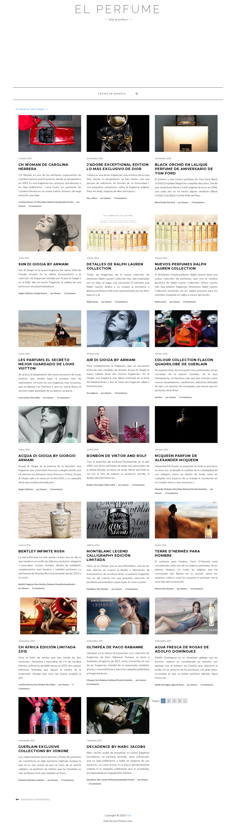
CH (35, 202)
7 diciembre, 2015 (94, 740)
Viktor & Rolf (109, 485)
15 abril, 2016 (92, 449)
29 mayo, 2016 (93, 353)
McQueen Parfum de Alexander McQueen (176, 458)
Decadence (91, 779)
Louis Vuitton (24, 397)
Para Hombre (40, 584)
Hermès (158, 588)
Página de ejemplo (112, 93)
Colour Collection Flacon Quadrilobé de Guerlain (184, 362)
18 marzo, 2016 (161, 449)
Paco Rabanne (101, 680)
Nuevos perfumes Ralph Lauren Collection (180, 266)
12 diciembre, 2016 (163, 158)
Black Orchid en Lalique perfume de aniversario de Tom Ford (184, 169)
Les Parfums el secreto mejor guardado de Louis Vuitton (46, 364)
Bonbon (90, 485)
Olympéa (90, 680)
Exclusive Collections (27, 780)
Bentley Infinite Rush (41, 551)
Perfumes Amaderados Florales (60, 202)
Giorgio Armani (40, 293)
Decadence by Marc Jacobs (117, 747)
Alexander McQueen (163, 489)
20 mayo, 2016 (161, 353)
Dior (88, 198)
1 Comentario (70, 293)
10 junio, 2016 (161, 258)
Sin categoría (92, 393)
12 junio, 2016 (93, 258)
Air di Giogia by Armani (111, 360)
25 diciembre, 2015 (95, 641)
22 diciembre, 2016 (95, 158)
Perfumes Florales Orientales (195, 489)
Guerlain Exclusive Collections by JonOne (43, 749)
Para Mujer (41, 202)
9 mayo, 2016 (24, 449)
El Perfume (118, 9)
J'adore (94, 198)
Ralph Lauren (92, 302)
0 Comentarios (35, 206)
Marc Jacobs (102, 779)
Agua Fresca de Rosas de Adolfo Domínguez (182, 649)
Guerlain (158, 397)
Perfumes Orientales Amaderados (61, 584)
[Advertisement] (118, 54)
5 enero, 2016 (160, 545)
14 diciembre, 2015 (26, 740)
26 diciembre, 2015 (26, 641)
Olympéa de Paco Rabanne (115, 647)
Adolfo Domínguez (163, 684)
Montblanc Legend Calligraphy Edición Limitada (109, 555)
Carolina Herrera (25, 202)
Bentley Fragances (26, 584)
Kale (128, 815)
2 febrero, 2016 (93, 545)
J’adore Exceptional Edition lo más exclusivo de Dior (118, 167)
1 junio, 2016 (24, 353)
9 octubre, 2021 (25, 158)
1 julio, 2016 (23, 258)
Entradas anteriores (35, 799)
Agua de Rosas (177, 684)
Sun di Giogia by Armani (43, 264)
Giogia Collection (25, 293)
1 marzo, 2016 (24, 545)
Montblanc (91, 589)
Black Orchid (160, 202)
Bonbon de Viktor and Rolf (117, 456)
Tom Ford (171, 202)
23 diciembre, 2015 (163, 641)
